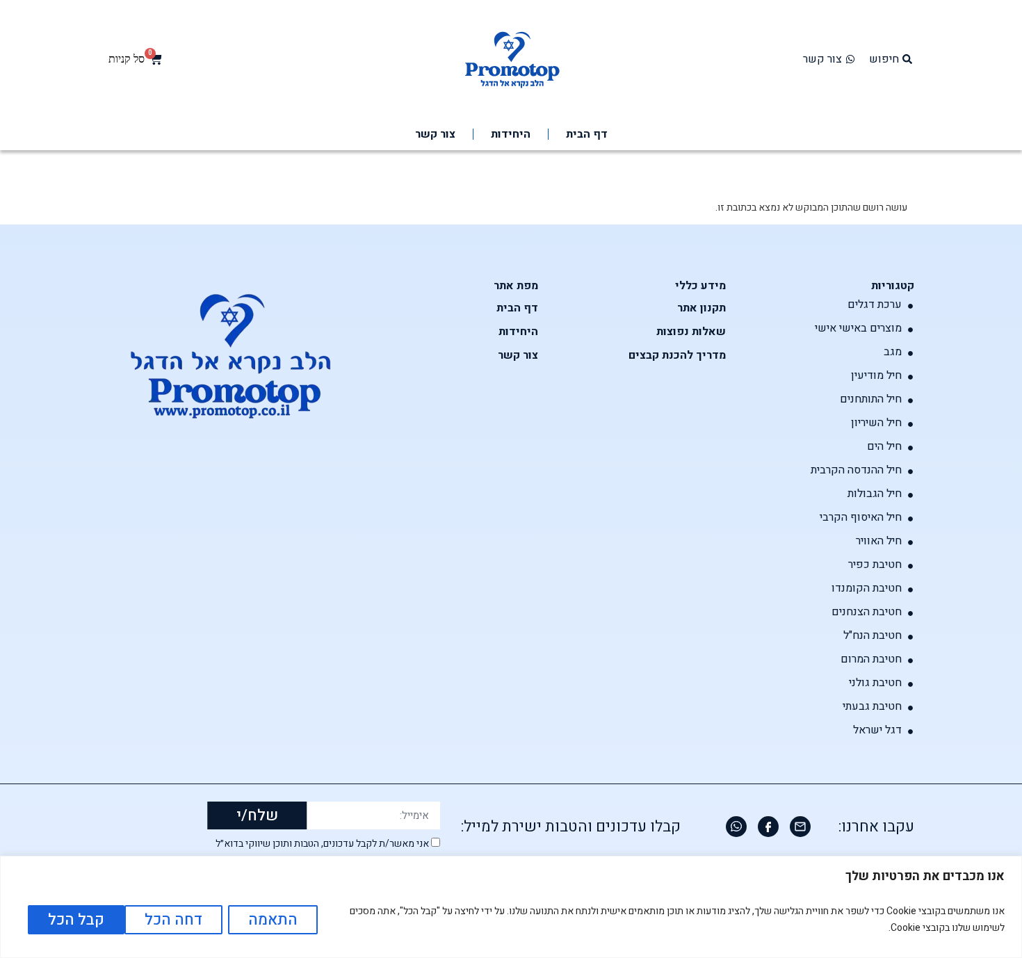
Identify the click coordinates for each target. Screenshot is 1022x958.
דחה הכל (173, 920)
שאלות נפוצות (691, 331)
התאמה (273, 920)
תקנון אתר (701, 308)
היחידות (510, 134)
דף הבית (587, 134)
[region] (511, 907)
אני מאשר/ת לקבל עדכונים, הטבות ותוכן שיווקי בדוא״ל (322, 844)
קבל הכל (76, 920)
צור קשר (435, 134)
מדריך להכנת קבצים (677, 355)
